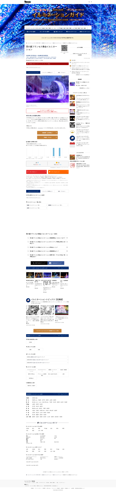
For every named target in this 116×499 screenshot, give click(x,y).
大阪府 (33, 410)
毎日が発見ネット (55, 485)
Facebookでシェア (57, 263)
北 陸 (27, 406)
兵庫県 (41, 410)
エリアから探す (32, 31)
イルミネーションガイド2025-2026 (33, 28)
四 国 (27, 414)
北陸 (64, 28)
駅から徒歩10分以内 (52, 374)
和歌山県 (51, 410)
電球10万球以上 (31, 374)
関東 (50, 28)
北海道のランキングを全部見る (82, 74)
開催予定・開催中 (31, 385)
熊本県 (44, 416)
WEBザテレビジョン (40, 485)
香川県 (33, 414)
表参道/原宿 (28, 437)
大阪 (73, 28)
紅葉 (57, 482)
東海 (67, 28)
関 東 (27, 402)
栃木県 (62, 402)
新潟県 (41, 404)
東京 (52, 28)
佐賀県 (37, 416)
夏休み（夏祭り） (53, 482)
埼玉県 (54, 402)
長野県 (37, 404)
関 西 (27, 410)
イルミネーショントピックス (32, 461)
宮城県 (33, 400)
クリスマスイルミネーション (34, 67)
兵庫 (27, 440)
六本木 (37, 402)
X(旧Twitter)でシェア (40, 263)
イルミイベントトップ (33, 72)
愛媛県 (37, 414)
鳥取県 (44, 412)
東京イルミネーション (71, 31)
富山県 (37, 406)
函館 (30, 349)
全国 (27, 449)
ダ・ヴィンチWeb (33, 485)
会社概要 (72, 488)
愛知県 (33, 408)
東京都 (33, 402)
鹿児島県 (56, 416)
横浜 (47, 402)
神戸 (44, 410)
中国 (76, 28)
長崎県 (41, 416)
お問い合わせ (49, 488)
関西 (70, 28)
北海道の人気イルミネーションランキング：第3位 (39, 63)
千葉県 (50, 402)
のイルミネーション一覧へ (33, 205)
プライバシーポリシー (38, 488)
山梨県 (33, 404)
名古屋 (37, 408)
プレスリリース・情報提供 (56, 488)
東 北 (27, 400)
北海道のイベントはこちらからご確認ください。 (47, 111)
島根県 (48, 412)
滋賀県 (55, 410)
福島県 (54, 400)
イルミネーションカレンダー (32, 465)
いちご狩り (33, 482)
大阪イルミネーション (85, 31)
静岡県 (48, 408)
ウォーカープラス (27, 482)
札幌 (52, 117)
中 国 (27, 412)
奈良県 (47, 410)
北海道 (43, 28)
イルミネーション (62, 482)
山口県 (41, 412)
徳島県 (41, 414)
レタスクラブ (27, 485)
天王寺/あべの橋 (29, 443)
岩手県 (43, 400)
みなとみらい (42, 438)
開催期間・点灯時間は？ (47, 132)
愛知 (27, 439)
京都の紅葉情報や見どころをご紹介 (77, 161)
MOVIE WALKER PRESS (47, 485)
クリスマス (40, 128)
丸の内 (40, 402)
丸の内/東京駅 (42, 435)
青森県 (39, 400)
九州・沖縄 (83, 28)
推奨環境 (44, 488)
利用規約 (32, 488)
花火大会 (47, 482)
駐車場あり (31, 378)
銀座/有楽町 (42, 437)
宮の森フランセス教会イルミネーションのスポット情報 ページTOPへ (56, 471)
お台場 (55, 437)
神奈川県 (44, 402)
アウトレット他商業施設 (42, 374)
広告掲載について (67, 488)
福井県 (41, 406)
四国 (79, 28)
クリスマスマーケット (42, 370)
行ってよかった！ (60, 172)
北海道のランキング (36, 357)
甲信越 (60, 28)
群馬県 (58, 402)
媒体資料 (62, 488)
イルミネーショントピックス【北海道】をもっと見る (47, 330)
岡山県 (37, 412)
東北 (47, 28)
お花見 (37, 482)
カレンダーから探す (44, 31)
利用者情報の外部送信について (79, 488)
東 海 (27, 408)
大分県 (48, 416)
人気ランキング (58, 31)
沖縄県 (60, 416)
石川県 (33, 406)
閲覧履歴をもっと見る (84, 88)
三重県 (44, 408)
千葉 (57, 28)
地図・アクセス (61, 72)
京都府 (37, 410)
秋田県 (47, 400)
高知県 (44, 414)
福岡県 (33, 416)
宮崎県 (52, 416)
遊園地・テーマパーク (52, 370)
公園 (63, 374)
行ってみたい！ (38, 172)
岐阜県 (40, 408)
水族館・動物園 (63, 369)
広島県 (33, 412)
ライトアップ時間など (47, 72)
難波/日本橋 (56, 442)
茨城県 (65, 402)
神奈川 (55, 28)
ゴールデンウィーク (42, 482)
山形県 (51, 400)
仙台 (36, 400)
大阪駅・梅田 (42, 442)
